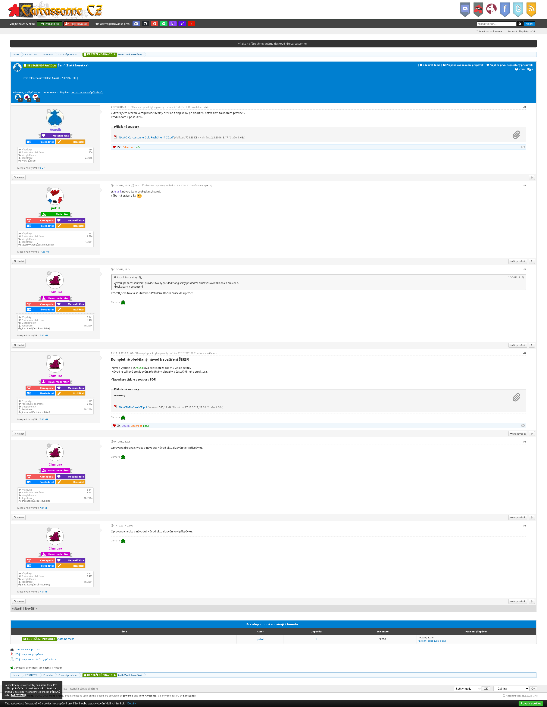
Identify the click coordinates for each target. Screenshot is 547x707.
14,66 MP (45, 251)
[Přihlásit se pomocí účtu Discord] (136, 23)
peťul (205, 107)
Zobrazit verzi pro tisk (27, 649)
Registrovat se (78, 23)
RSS (65, 689)
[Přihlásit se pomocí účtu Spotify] (164, 23)
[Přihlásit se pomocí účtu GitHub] (145, 23)
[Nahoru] (532, 177)
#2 (524, 185)
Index (16, 54)
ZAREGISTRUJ (18, 695)
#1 (524, 107)
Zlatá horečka (65, 639)
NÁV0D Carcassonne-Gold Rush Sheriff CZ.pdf (146, 137)
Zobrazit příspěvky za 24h (522, 31)
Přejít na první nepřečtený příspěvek (511, 64)
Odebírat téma (431, 64)
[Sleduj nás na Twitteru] (518, 9)
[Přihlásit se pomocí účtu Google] (154, 23)
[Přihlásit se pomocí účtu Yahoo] (182, 23)
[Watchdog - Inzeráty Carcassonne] (491, 9)
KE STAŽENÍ (31, 54)
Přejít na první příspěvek (29, 654)
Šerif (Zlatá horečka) (114, 54)
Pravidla (48, 54)
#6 (524, 525)
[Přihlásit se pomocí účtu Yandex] (191, 23)
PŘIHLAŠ (55, 691)
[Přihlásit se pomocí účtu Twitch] (173, 23)
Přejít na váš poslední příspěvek (465, 64)
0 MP (42, 167)
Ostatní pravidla (67, 54)
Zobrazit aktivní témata (489, 31)
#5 (524, 441)
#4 (524, 353)
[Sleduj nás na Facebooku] (504, 9)
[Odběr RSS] (532, 9)
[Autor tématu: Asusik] (18, 70)
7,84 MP (44, 335)
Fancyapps (189, 695)
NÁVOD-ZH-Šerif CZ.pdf (133, 407)
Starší (18, 608)
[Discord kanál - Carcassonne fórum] (465, 9)
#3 (524, 269)
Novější (30, 608)
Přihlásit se (51, 23)
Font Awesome (147, 695)
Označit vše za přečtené (84, 689)
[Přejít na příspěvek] (140, 277)
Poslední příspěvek (428, 640)
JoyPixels (128, 695)
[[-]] (523, 146)
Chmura (213, 353)
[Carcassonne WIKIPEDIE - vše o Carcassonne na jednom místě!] (478, 9)
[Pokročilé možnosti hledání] (520, 23)
